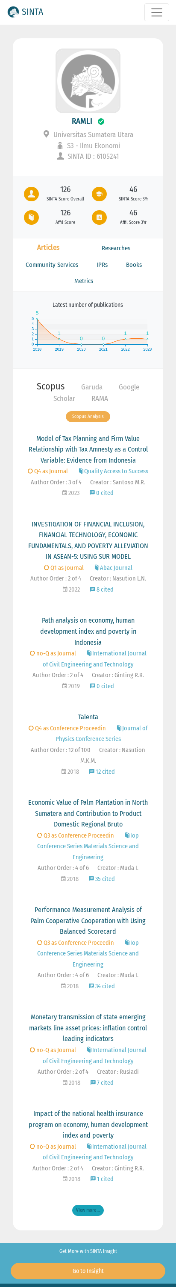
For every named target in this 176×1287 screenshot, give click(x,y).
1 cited (105, 1179)
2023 (73, 493)
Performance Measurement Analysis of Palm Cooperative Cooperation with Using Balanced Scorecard (88, 920)
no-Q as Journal (55, 653)
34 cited (104, 986)
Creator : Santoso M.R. (117, 482)
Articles (48, 247)
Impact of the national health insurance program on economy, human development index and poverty (88, 1124)
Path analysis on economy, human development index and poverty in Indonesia (88, 631)
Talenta (88, 717)
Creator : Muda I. (117, 868)
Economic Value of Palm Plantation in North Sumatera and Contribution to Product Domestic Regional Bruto (88, 813)
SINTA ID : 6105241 (92, 156)
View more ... (88, 1210)
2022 (73, 589)
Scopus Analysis (88, 416)
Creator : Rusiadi (118, 1071)
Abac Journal (116, 568)
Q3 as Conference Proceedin (78, 835)
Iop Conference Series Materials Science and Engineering (88, 846)
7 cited (105, 1083)
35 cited (104, 879)
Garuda (92, 387)
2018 (72, 771)
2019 (73, 686)
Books (134, 265)
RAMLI (82, 121)
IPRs (102, 265)
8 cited (104, 589)
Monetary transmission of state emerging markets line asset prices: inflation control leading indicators (88, 1028)
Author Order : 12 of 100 (61, 750)
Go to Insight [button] (88, 1271)
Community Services (52, 265)
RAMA (99, 398)
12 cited (104, 771)
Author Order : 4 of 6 (63, 868)
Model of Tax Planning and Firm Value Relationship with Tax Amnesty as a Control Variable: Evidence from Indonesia (88, 449)
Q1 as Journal (66, 568)
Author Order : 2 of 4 (55, 578)
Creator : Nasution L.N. (118, 578)
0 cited (104, 493)
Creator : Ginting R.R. (118, 675)
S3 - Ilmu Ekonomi (92, 145)
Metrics (83, 281)
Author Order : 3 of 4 (56, 482)
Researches (116, 248)
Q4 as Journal (50, 471)
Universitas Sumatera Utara (92, 134)
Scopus (51, 386)
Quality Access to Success (116, 471)
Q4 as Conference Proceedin (70, 728)
